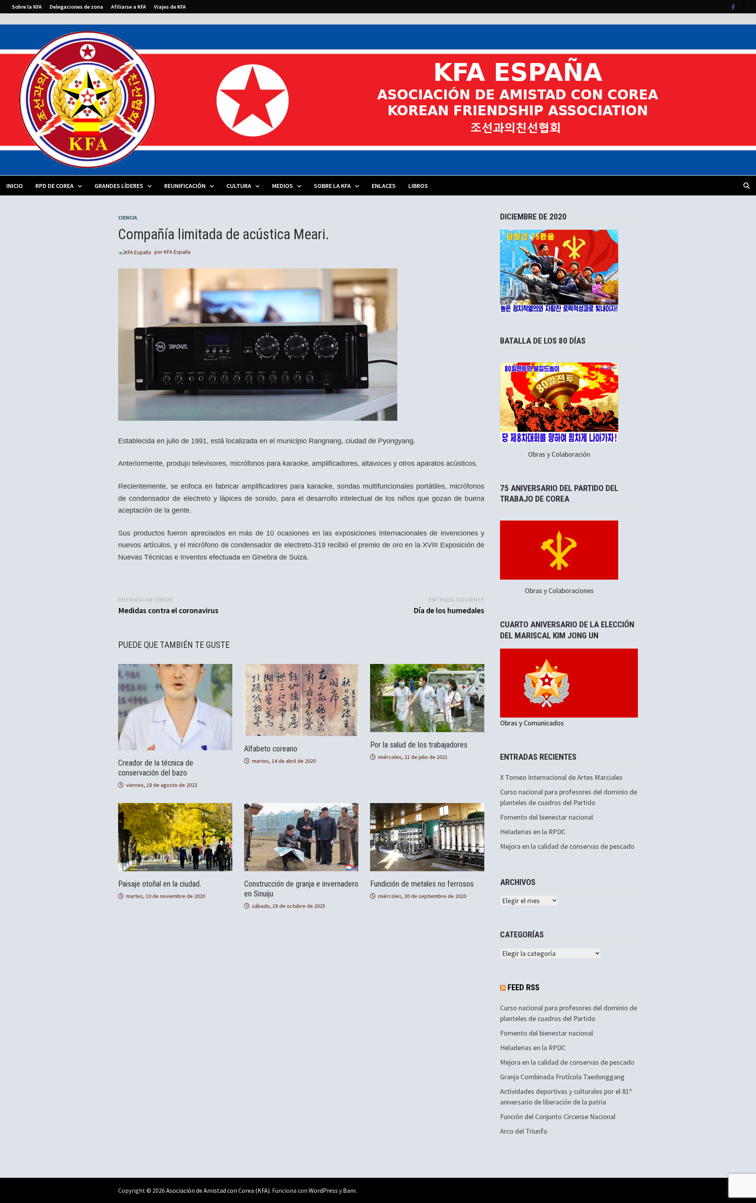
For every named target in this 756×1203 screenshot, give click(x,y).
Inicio (14, 186)
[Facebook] (734, 6)
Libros (418, 186)
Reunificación (185, 186)
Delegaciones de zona (76, 6)
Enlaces (384, 186)
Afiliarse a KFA (128, 6)
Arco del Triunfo (523, 1131)
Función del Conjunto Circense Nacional (557, 1116)
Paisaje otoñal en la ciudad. (159, 884)
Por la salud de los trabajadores (418, 744)
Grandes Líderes (118, 186)
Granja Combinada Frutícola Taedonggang (562, 1076)
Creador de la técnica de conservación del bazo (155, 767)
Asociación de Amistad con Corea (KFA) (218, 1190)
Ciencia (127, 217)
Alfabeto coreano (270, 748)
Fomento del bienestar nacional (546, 817)
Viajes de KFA (170, 6)
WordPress (323, 1190)
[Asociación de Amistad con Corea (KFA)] (378, 99)
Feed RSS (523, 987)
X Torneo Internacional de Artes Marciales (561, 777)
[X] (743, 6)
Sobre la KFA (27, 6)
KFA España (177, 251)
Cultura (238, 186)
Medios (282, 186)
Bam (349, 1190)
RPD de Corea (54, 186)
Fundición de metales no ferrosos (422, 884)
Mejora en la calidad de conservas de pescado (567, 846)
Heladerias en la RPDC (532, 831)
